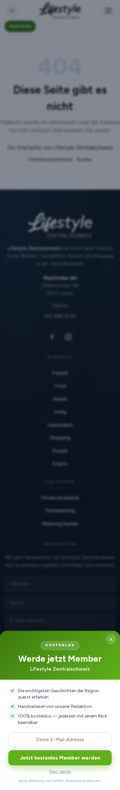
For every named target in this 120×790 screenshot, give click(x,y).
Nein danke (60, 771)
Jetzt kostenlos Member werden (60, 758)
